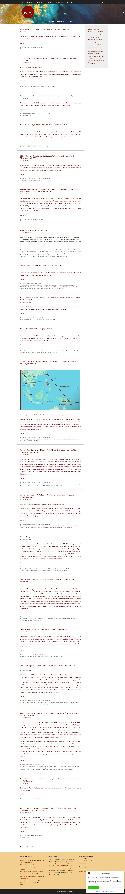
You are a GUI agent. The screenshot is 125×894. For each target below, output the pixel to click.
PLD (41, 570)
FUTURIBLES (64, 866)
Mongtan (22, 620)
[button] (122, 873)
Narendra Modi (37, 350)
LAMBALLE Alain (39, 317)
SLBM (37, 769)
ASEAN (90, 31)
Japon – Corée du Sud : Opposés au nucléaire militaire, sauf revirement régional (48, 96)
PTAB (35, 527)
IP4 (44, 618)
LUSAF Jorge (38, 248)
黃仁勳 (72, 527)
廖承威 (68, 527)
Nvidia (76, 526)
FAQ (80, 873)
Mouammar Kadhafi (29, 288)
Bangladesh (90, 34)
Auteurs (30, 2)
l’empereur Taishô (33, 570)
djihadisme (36, 286)
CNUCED (22, 286)
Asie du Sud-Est (95, 31)
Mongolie (75, 618)
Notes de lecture (60, 2)
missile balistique (61, 768)
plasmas (42, 256)
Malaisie (94, 47)
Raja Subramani (66, 350)
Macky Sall (62, 286)
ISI (37, 319)
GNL (38, 439)
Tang (47, 769)
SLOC (28, 440)
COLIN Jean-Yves (26, 567)
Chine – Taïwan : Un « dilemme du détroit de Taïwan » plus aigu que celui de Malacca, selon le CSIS (47, 157)
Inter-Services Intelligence (30, 319)
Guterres (48, 286)
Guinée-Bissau (33, 253)
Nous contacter (82, 863)
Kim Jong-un (38, 656)
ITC (58, 526)
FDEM (55, 251)
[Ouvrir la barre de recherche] (103, 2)
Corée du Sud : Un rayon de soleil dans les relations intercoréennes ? (44, 629)
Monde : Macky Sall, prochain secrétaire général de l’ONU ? (42, 265)
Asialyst (62, 861)
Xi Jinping (99, 60)
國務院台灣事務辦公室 (51, 485)
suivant (32, 846)
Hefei (39, 253)
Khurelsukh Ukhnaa (60, 618)
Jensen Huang (63, 526)
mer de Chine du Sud (92, 49)
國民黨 (49, 86)
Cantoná (70, 249)
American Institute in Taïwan (30, 484)
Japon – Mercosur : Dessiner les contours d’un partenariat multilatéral (44, 29)
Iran (94, 44)
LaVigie (70, 868)
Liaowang (49, 768)
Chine (27, 221)
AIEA (34, 285)
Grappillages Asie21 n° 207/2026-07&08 (34, 230)
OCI (42, 350)
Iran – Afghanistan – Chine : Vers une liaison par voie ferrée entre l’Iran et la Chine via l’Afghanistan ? (49, 780)
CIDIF (66, 861)
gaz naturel (27, 253)
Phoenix (35, 256)
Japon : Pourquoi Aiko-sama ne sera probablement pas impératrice (43, 537)
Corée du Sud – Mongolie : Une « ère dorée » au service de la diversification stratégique (47, 580)
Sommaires (49, 2)
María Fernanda (69, 286)
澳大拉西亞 (36, 440)
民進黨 (53, 86)
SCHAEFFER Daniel (39, 764)
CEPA (27, 618)
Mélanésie (59, 439)
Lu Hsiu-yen (63, 484)
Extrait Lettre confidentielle (37, 47)
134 (27, 846)
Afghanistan (90, 29)
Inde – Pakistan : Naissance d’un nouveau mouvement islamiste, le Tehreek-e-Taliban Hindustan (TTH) (50, 298)
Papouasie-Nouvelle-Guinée (38, 221)
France (75, 251)
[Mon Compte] (72, 2)
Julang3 (44, 768)
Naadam (27, 620)
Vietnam (90, 60)
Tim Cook (40, 527)
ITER (44, 254)
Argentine (39, 249)
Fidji (31, 221)
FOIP (23, 146)
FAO (41, 286)
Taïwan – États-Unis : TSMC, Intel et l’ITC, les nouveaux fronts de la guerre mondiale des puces (47, 496)
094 (25, 766)
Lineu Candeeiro (49, 254)
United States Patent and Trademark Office (52, 527)
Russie (45, 256)
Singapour (90, 56)
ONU (35, 288)
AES (23, 285)
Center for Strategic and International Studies (43, 766)
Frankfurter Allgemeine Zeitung (35, 526)
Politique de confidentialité (100, 891)
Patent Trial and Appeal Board (27, 527)
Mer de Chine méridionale (35, 704)
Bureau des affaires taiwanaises (45, 484)
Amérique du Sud (41, 285)
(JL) (23, 766)
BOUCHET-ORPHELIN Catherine (29, 85)
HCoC (31, 768)
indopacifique (90, 44)
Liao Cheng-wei (70, 526)
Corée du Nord (91, 37)
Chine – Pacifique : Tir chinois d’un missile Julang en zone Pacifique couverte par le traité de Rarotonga (49, 714)
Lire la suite (23, 43)
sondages (54, 256)
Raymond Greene (71, 484)
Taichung (77, 484)
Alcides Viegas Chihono (30, 249)
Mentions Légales (83, 867)
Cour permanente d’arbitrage (59, 702)
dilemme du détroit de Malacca (29, 180)
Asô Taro (64, 568)
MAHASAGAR (25, 837)
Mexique (67, 254)
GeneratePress (70, 891)
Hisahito (68, 568)
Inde (39, 146)
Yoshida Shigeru (63, 570)
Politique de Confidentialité (86, 871)
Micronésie (54, 768)
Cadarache (65, 249)
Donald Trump (90, 39)
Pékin (28, 256)
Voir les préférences (117, 887)
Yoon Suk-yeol (59, 656)
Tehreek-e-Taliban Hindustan (49, 319)
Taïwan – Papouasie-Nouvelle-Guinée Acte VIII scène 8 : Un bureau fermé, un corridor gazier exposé (48, 362)
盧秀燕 (62, 485)
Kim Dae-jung (31, 656)
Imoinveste (43, 253)
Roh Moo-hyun (52, 656)
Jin (37, 768)
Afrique (94, 29)
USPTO (64, 527)
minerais (71, 254)
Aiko (23, 568)
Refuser (105, 887)
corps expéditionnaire (30, 251)
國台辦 (59, 485)
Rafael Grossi (40, 288)
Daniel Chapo (45, 251)
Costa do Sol (38, 251)
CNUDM (27, 702)
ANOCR (51, 859)
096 (27, 766)
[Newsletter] (67, 2)
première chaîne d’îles (52, 704)
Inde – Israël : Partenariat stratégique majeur (36, 328)
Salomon (33, 769)
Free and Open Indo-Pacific (31, 146)
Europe (96, 39)
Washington (59, 256)
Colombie (22, 251)
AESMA (59, 866)
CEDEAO (70, 285)
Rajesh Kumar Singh (75, 350)
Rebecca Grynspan (48, 288)
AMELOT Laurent (26, 47)
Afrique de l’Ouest (28, 285)
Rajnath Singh (23, 352)
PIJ (38, 570)
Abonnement (39, 2)
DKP (23, 656)
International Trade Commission (50, 526)
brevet (23, 526)
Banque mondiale (46, 249)
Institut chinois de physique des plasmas (62, 253)
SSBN (44, 769)
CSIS (59, 766)
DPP (23, 86)
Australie (24, 221)
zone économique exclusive (67, 769)
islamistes (40, 254)
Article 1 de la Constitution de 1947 (53, 568)
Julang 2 (40, 768)
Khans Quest (52, 618)
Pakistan (41, 319)
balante (46, 285)
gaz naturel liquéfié (31, 439)
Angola (98, 29)
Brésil (61, 249)
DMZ (26, 656)
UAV (44, 485)
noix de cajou (23, 256)
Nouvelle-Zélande (66, 439)
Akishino (27, 568)
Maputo (62, 254)
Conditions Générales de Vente (86, 869)
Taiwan (38, 86)
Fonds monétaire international (67, 251)
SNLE (49, 221)
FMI (59, 251)
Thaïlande (90, 58)
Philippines (44, 704)
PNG (47, 221)
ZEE (59, 769)
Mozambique (77, 254)
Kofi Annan (56, 286)
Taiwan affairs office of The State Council (33, 485)
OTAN (39, 620)
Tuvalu (50, 769)
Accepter (93, 887)
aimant (23, 249)
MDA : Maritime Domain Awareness (47, 439)
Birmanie (93, 34)
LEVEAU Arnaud (39, 617)
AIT (23, 484)
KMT (29, 86)
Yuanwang (55, 769)
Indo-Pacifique (40, 618)
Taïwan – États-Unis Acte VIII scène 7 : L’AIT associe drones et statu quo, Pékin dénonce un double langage (48, 451)
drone (53, 484)
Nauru (67, 768)
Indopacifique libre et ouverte (47, 146)
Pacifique (96, 51)
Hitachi (72, 568)
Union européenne (95, 58)
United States (101, 58)
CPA (68, 702)
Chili (74, 249)
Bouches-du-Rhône (55, 249)
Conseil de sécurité (29, 286)
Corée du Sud (25, 115)
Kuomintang (33, 86)
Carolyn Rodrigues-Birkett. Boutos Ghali (58, 285)
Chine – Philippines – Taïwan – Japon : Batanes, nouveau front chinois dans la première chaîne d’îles (47, 666)
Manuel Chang (57, 254)
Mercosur (27, 49)
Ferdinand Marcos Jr (74, 702)
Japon (23, 49)
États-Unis (51, 251)
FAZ (26, 526)
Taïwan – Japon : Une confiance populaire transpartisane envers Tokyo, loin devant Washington (49, 59)
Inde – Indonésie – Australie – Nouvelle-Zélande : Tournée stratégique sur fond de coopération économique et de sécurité (49, 809)
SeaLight (60, 704)
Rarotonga (28, 769)
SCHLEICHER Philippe (40, 654)
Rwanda (49, 256)
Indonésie (99, 42)
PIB (38, 256)
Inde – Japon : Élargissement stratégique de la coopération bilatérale (44, 124)
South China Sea (95, 56)
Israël (32, 350)
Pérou (31, 256)
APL (100, 29)
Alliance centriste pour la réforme (36, 568)
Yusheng (65, 256)
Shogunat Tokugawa (47, 570)
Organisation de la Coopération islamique (53, 350)
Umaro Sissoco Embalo (58, 288)
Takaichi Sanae (44, 86)
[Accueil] (23, 2)
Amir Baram (24, 350)
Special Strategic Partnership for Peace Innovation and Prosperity (42, 352)
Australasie (24, 439)
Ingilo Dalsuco (49, 253)
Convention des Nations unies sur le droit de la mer (41, 702)
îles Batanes (23, 704)
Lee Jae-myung (68, 618)
